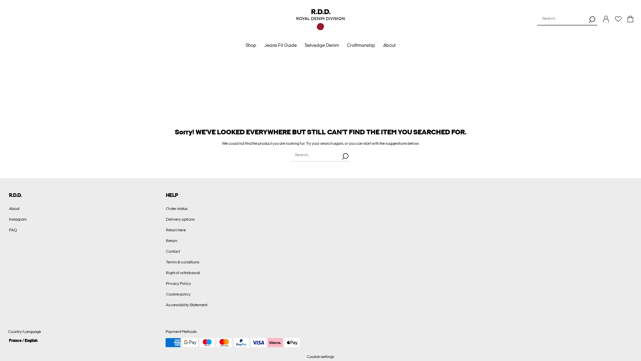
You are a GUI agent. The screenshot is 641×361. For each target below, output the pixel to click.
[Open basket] (630, 19)
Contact (173, 251)
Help (172, 195)
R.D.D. (15, 195)
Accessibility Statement (186, 305)
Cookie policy (178, 294)
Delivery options (180, 219)
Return (171, 240)
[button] (84, 340)
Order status (177, 208)
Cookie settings (320, 356)
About (14, 208)
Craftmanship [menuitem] (361, 45)
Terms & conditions (182, 262)
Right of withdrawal (183, 272)
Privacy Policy (178, 283)
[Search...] (592, 19)
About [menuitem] (389, 45)
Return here (176, 230)
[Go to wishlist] (618, 21)
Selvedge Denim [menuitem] (322, 45)
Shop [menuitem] (251, 45)
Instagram (18, 219)
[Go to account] (606, 19)
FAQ (13, 230)
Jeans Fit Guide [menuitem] (280, 45)
